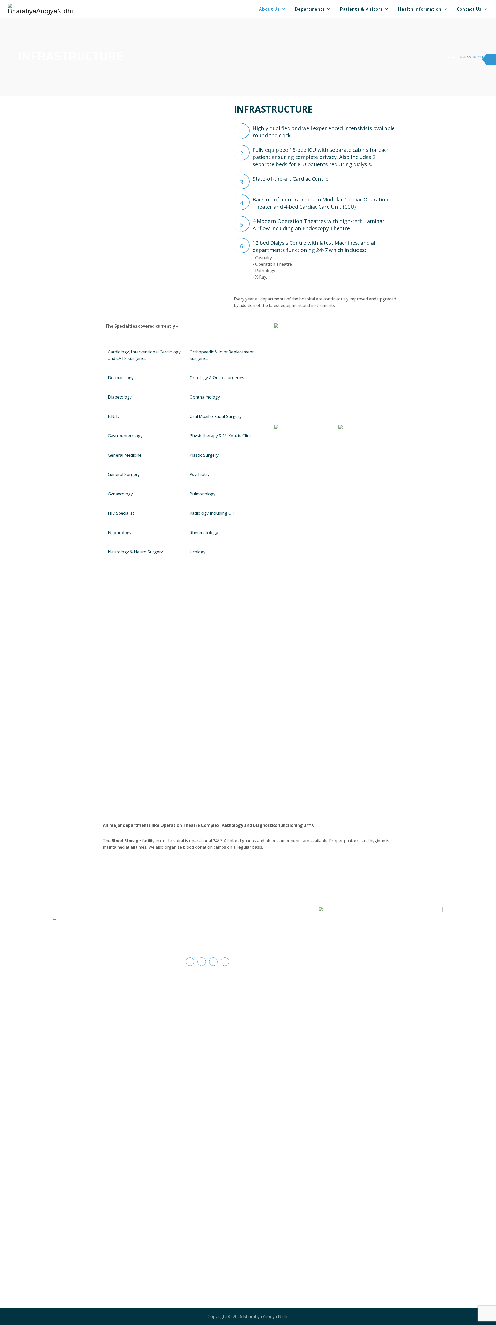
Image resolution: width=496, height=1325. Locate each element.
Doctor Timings (74, 948)
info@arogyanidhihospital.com (219, 944)
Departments (310, 9)
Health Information (419, 9)
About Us (269, 9)
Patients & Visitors (361, 9)
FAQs (64, 938)
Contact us (469, 9)
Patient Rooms (73, 919)
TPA (63, 910)
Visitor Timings (73, 929)
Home (450, 57)
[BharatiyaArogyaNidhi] (40, 9)
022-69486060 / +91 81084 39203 (221, 935)
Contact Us (69, 958)
